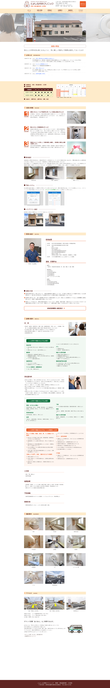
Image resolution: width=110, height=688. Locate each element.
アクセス (81, 10)
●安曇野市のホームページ (30, 636)
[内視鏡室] (33, 565)
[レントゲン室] (76, 565)
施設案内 (70, 10)
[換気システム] (76, 178)
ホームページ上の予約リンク (51, 189)
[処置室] (76, 547)
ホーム (29, 10)
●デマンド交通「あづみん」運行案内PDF (34, 634)
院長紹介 (50, 10)
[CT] (54, 565)
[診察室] (54, 547)
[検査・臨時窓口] (54, 178)
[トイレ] (33, 583)
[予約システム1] (33, 204)
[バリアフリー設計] (33, 225)
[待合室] (54, 529)
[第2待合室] (76, 529)
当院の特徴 (39, 10)
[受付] (33, 529)
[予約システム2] (54, 204)
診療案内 (60, 10)
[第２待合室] (33, 178)
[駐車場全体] (54, 583)
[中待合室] (33, 547)
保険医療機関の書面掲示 (55, 308)
